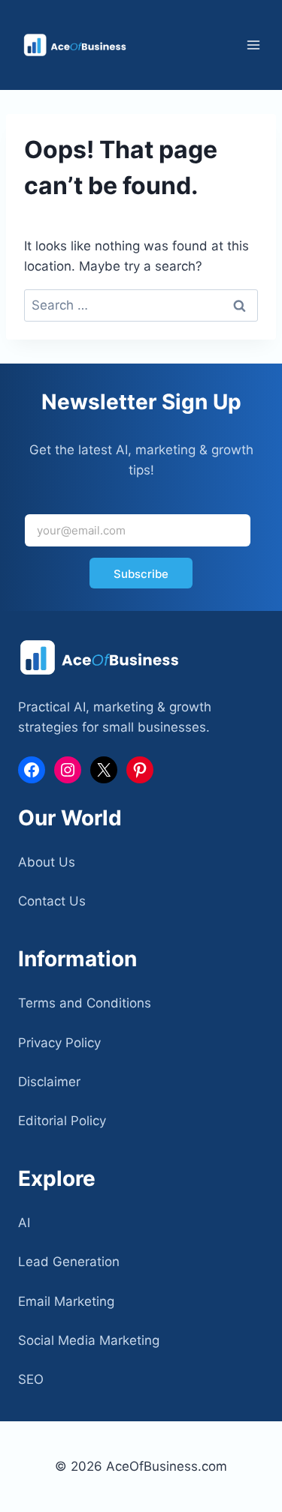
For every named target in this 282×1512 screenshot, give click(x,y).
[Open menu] (253, 44)
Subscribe (141, 574)
